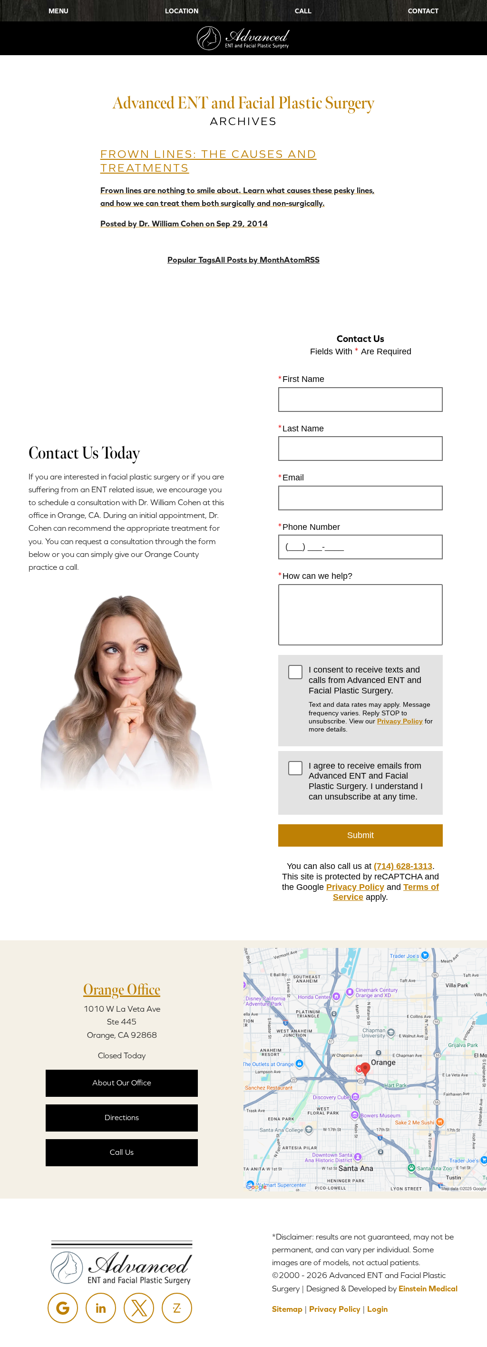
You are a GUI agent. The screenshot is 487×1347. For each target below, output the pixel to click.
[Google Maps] (63, 1308)
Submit (360, 835)
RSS (312, 259)
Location (181, 11)
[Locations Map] (365, 1069)
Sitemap (287, 1309)
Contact (423, 11)
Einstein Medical (428, 1288)
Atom (294, 259)
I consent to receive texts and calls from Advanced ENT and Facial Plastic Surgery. (371, 699)
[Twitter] (139, 1308)
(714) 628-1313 (403, 866)
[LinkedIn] (101, 1308)
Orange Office (121, 989)
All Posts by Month (249, 259)
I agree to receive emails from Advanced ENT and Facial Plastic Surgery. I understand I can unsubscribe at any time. (366, 781)
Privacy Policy (400, 721)
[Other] (177, 1308)
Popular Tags (191, 259)
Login (377, 1309)
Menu (58, 11)
